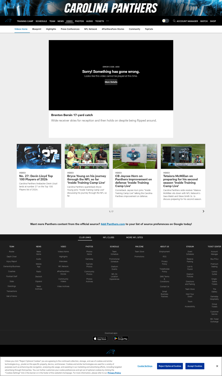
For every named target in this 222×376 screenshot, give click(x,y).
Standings (12, 286)
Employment (164, 251)
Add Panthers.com (113, 224)
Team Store (139, 251)
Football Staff (11, 276)
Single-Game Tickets (214, 281)
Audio (38, 259)
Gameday (89, 259)
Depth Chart (12, 256)
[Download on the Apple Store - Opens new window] (100, 338)
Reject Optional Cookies (170, 366)
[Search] (174, 21)
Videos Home (63, 251)
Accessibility (190, 306)
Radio (38, 271)
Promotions (139, 256)
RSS (164, 256)
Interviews (63, 261)
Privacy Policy (114, 373)
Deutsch (38, 276)
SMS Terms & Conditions (164, 279)
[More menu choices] (107, 21)
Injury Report (11, 261)
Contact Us (164, 286)
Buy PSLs (214, 259)
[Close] (217, 366)
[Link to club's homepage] (8, 20)
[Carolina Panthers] (111, 352)
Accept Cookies (195, 366)
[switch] (165, 21)
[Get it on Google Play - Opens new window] (121, 340)
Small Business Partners (164, 294)
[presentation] (204, 211)
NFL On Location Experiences (114, 276)
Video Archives (63, 286)
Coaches (11, 271)
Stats (12, 281)
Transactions (12, 291)
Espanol (38, 281)
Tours (190, 301)
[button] (111, 82)
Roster (11, 251)
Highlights (63, 256)
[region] (111, 366)
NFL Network (63, 266)
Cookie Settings (145, 366)
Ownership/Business (11, 266)
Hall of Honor (11, 296)
